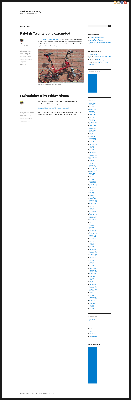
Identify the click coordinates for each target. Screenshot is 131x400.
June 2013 (91, 279)
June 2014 (91, 262)
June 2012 (91, 292)
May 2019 (91, 178)
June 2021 (91, 147)
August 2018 (92, 189)
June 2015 (91, 243)
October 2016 (92, 217)
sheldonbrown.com (25, 62)
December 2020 (93, 155)
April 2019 (91, 179)
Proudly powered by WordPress (46, 393)
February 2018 (92, 197)
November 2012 (93, 289)
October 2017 (92, 203)
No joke (95, 54)
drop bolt (30, 50)
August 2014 (92, 259)
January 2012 (92, 297)
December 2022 (93, 127)
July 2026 (91, 104)
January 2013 (92, 286)
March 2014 (92, 267)
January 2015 (92, 251)
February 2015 (92, 249)
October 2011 (92, 300)
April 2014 (91, 265)
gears (25, 51)
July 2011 (91, 305)
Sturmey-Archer (24, 64)
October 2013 (92, 273)
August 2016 (92, 221)
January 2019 (92, 182)
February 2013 (92, 284)
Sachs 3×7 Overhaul (94, 43)
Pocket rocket (27, 117)
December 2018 (93, 184)
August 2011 (92, 303)
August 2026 (92, 103)
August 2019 (92, 173)
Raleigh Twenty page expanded (45, 33)
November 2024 (93, 116)
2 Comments (23, 68)
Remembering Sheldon (99, 61)
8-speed (22, 50)
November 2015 (93, 235)
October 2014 (92, 256)
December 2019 (93, 168)
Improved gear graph (94, 39)
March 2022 (92, 136)
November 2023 (93, 122)
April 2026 (92, 106)
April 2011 (91, 308)
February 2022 (92, 138)
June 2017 (91, 208)
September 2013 (93, 275)
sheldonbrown (23, 61)
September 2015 (93, 238)
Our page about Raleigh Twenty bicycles (50, 39)
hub (26, 53)
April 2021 (91, 149)
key (59, 46)
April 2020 (91, 163)
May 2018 (91, 192)
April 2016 (91, 227)
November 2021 (93, 143)
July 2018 (91, 190)
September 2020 (93, 157)
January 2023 (92, 125)
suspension (23, 65)
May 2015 (91, 244)
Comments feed (93, 335)
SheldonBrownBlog (30, 11)
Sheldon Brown (28, 59)
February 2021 (92, 152)
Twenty (28, 65)
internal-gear (23, 54)
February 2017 (92, 211)
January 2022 (92, 139)
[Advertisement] (93, 84)
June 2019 (91, 176)
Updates (22, 47)
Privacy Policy (34, 393)
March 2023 (92, 124)
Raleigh (24, 56)
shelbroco (26, 58)
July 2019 (91, 174)
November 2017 (93, 201)
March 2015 (92, 248)
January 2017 (92, 213)
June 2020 (91, 160)
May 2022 (91, 133)
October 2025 (92, 109)
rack (21, 56)
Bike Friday (27, 112)
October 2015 (92, 236)
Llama (25, 113)
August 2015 (92, 240)
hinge (29, 51)
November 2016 (93, 216)
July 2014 (91, 260)
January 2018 (92, 198)
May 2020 (91, 162)
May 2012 (91, 294)
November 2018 (93, 186)
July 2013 (91, 278)
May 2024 (91, 119)
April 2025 (91, 111)
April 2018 (91, 194)
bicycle (26, 50)
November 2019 (93, 170)
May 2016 (91, 225)
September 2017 (93, 205)
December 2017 (93, 200)
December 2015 (93, 233)
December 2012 (93, 287)
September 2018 (93, 187)
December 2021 (93, 141)
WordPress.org (93, 336)
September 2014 (93, 257)
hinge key (22, 53)
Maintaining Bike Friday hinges (45, 95)
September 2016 (93, 219)
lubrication (30, 113)
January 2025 (92, 114)
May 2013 (91, 281)
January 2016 (92, 232)
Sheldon (22, 59)
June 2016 (91, 224)
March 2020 (92, 165)
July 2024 (91, 117)
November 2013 (93, 271)
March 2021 (92, 151)
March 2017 (92, 209)
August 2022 (92, 130)
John (21, 43)
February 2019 (92, 181)
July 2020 (91, 159)
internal (30, 53)
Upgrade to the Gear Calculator (96, 37)
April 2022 (91, 135)
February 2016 (92, 230)
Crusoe (31, 112)
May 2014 (91, 263)
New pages (92, 319)
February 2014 (92, 268)
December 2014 (93, 252)
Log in (90, 331)
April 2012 (91, 295)
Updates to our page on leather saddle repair (100, 42)
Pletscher (29, 54)
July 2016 (91, 222)
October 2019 (92, 171)
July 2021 (91, 146)
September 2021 (93, 144)
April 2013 (91, 283)
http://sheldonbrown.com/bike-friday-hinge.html (53, 108)
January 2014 (92, 270)
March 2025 (92, 112)
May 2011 (91, 306)
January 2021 (92, 154)
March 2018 (92, 195)
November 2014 (93, 254)
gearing (22, 51)
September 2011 (93, 302)
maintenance (23, 115)
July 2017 (91, 206)
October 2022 (92, 128)
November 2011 (93, 298)
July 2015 (91, 241)
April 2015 (91, 246)
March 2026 (92, 108)
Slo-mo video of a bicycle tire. (96, 40)
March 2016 (92, 228)
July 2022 (91, 132)
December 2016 (93, 214)
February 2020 (92, 166)
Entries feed (92, 333)
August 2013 (92, 276)
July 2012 (91, 291)
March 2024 (92, 120)
